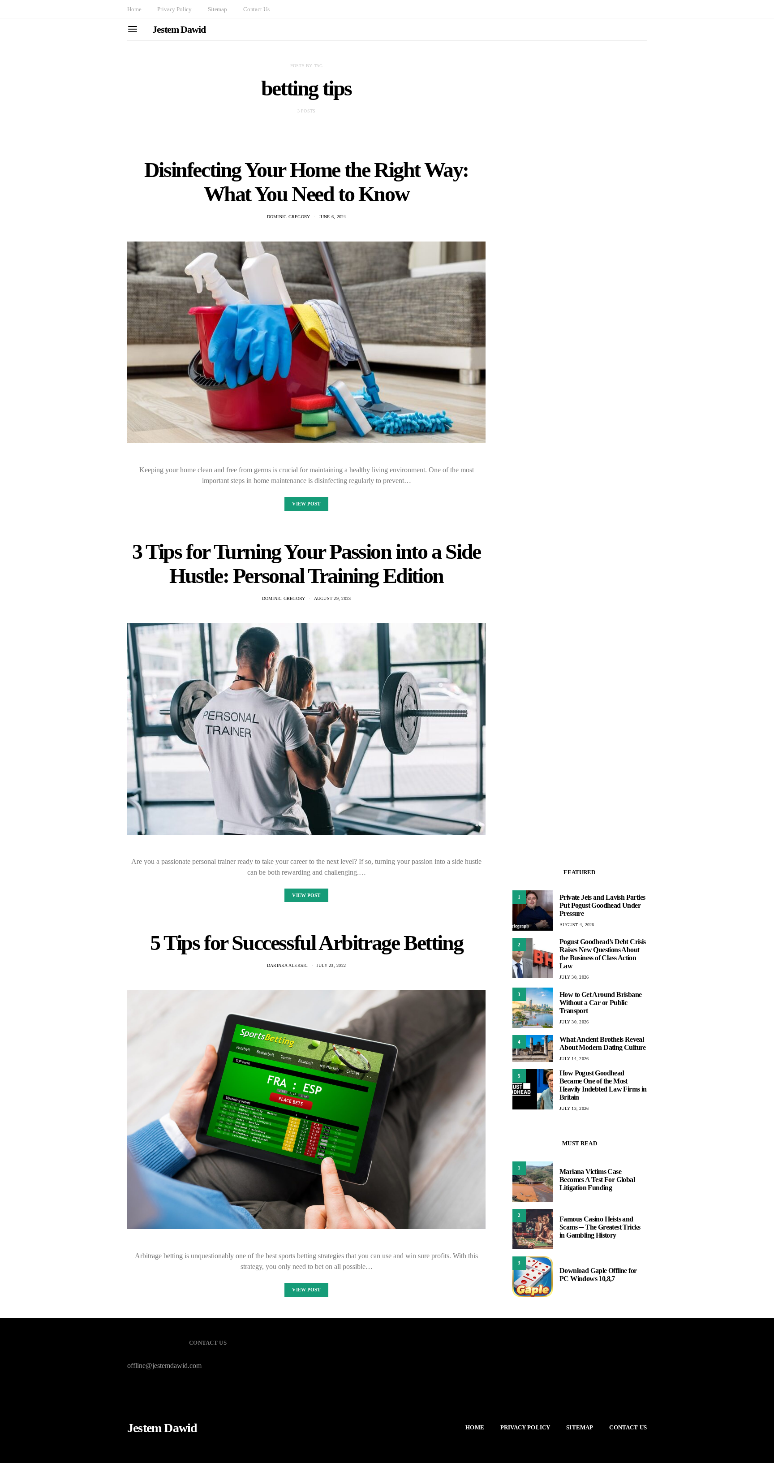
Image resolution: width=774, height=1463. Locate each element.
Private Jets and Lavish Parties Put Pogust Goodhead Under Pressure (602, 905)
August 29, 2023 (332, 598)
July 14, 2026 (574, 1058)
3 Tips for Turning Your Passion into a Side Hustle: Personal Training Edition (306, 563)
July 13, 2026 (574, 1108)
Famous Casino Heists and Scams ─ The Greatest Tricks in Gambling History (600, 1227)
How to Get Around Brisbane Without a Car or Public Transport (600, 1002)
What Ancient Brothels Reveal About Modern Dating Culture (602, 1043)
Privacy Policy (174, 9)
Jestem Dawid (179, 29)
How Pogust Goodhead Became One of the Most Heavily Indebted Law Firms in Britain (603, 1085)
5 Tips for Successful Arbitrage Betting (306, 942)
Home (134, 9)
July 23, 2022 (331, 965)
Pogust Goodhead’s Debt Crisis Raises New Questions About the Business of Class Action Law (602, 954)
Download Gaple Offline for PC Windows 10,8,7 (597, 1274)
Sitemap (217, 9)
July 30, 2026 (574, 977)
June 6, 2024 (332, 216)
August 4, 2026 (576, 924)
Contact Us (256, 9)
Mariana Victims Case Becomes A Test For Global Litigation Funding (597, 1179)
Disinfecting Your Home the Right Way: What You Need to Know (306, 182)
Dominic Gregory (288, 216)
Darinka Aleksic (287, 965)
